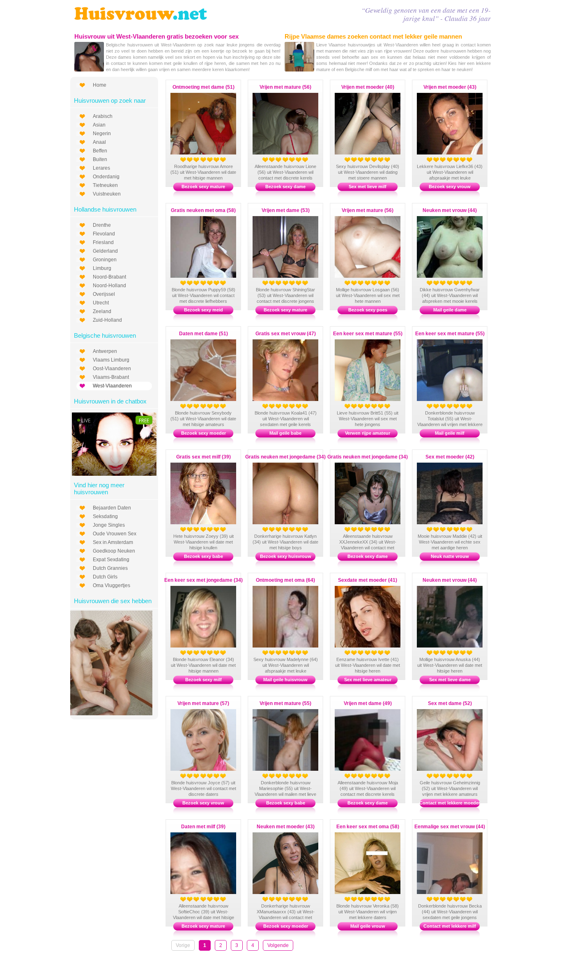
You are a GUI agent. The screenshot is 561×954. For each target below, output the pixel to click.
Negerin (102, 133)
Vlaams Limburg (111, 360)
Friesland (103, 242)
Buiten (100, 159)
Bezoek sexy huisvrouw (285, 556)
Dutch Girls (105, 577)
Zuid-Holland (107, 320)
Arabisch (103, 116)
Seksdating (105, 516)
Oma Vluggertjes (111, 585)
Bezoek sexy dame (285, 186)
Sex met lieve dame (450, 679)
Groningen (105, 260)
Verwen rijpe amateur (367, 433)
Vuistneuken (107, 194)
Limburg (102, 268)
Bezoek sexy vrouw (450, 186)
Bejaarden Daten (112, 508)
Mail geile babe (285, 433)
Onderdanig (106, 177)
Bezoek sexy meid (203, 309)
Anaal (99, 142)
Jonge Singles (109, 525)
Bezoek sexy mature (203, 186)
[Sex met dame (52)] (458, 769)
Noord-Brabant (109, 277)
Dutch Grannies (110, 568)
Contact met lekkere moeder (449, 802)
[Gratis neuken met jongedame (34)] (376, 522)
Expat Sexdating (111, 559)
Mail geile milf (449, 433)
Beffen (100, 151)
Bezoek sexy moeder (203, 433)
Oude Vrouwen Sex (114, 534)
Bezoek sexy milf (203, 679)
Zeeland (102, 311)
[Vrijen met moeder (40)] (376, 153)
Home (99, 85)
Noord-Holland (109, 285)
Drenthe (102, 225)
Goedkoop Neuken (114, 551)
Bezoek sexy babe (203, 556)
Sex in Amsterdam (113, 542)
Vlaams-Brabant (111, 377)
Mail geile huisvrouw (285, 679)
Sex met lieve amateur (367, 679)
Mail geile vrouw (367, 926)
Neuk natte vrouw (450, 556)
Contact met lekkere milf (449, 926)
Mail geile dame (450, 309)
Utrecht (101, 303)
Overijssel (104, 294)
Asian (99, 125)
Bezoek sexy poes (367, 309)
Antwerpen (105, 351)
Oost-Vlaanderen (112, 368)
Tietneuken (105, 185)
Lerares (101, 168)
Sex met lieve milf (367, 186)
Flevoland (104, 234)
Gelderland (105, 251)
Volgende (278, 945)
